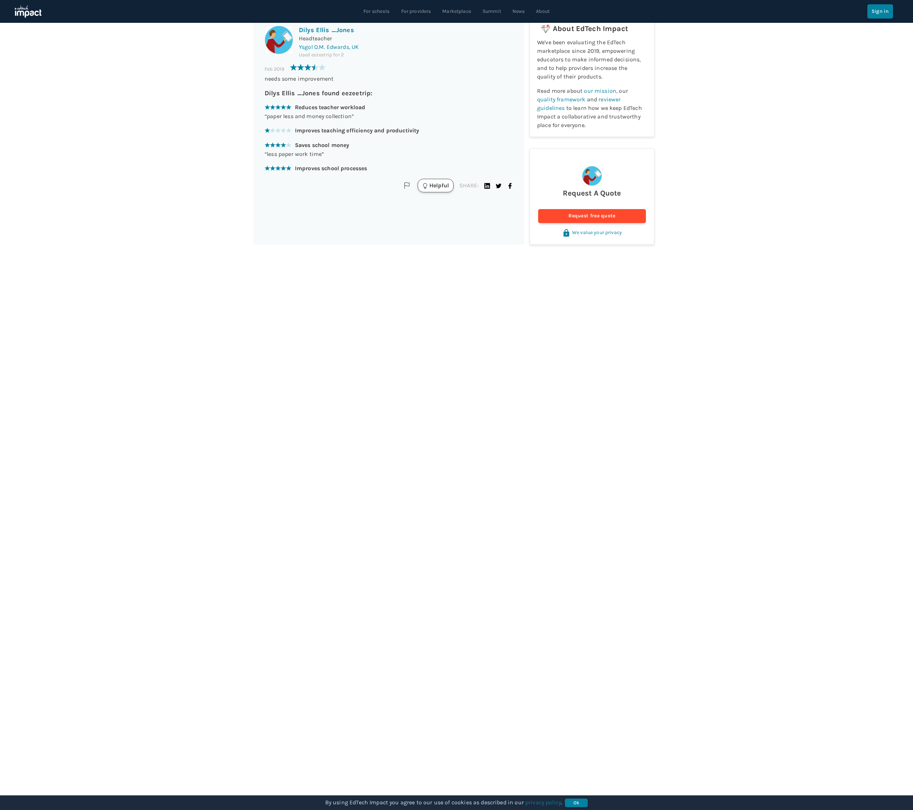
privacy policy (543, 802)
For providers (416, 11)
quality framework (561, 99)
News (518, 11)
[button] (487, 185)
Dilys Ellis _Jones (326, 30)
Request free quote (591, 216)
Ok (576, 802)
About (543, 11)
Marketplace (456, 11)
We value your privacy (597, 232)
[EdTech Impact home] (28, 11)
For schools (376, 11)
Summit (492, 11)
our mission (600, 90)
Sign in (880, 11)
